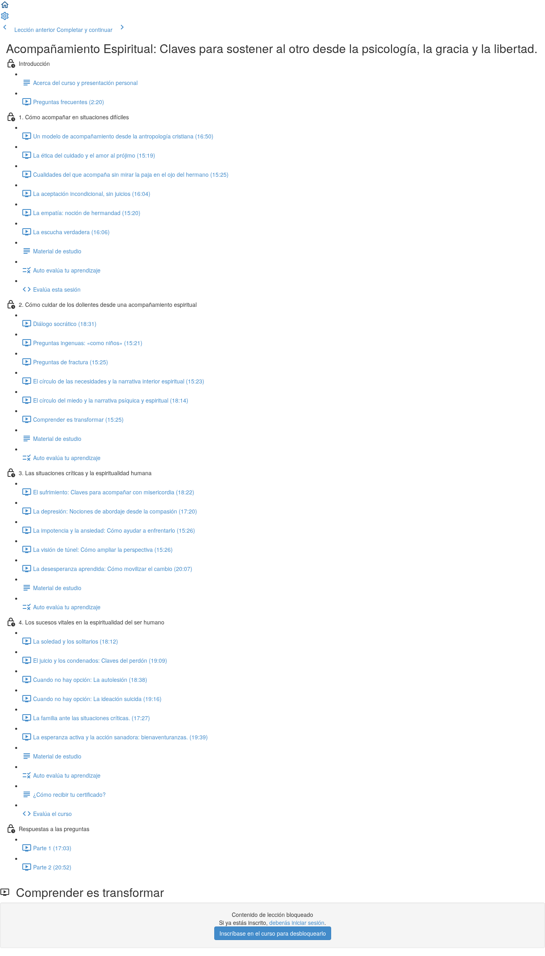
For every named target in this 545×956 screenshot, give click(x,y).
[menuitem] (5, 18)
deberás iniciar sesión (296, 922)
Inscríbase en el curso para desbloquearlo (272, 933)
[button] (5, 7)
